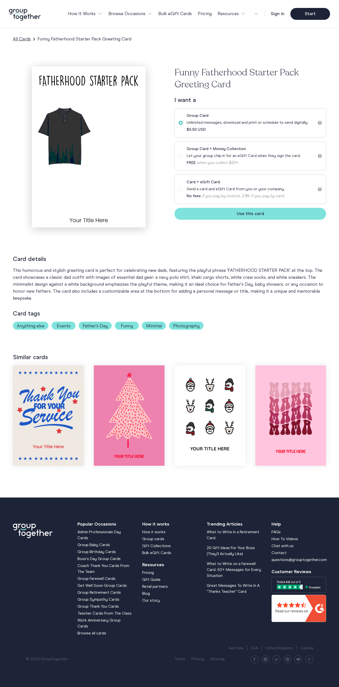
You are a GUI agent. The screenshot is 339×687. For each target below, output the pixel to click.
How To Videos (284, 539)
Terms (179, 659)
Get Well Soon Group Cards (102, 586)
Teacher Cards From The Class (104, 614)
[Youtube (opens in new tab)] (298, 659)
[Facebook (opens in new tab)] (255, 659)
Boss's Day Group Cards (99, 559)
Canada (306, 648)
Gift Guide (151, 580)
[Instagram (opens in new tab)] (266, 659)
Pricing (205, 14)
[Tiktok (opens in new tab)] (309, 659)
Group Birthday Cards (96, 552)
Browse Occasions (126, 14)
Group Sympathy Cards (98, 600)
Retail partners (155, 587)
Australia (236, 648)
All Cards (22, 39)
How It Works (82, 14)
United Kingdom (279, 648)
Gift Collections (156, 546)
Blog (146, 594)
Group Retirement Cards (99, 593)
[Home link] (40, 529)
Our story (151, 601)
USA (254, 648)
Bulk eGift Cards (175, 14)
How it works (154, 532)
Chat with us (282, 546)
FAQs (276, 532)
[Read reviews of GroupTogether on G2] (298, 608)
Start (310, 14)
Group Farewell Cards (96, 579)
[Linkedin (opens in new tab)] (276, 659)
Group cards (153, 539)
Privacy (197, 659)
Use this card (250, 214)
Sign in (277, 14)
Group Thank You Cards (98, 607)
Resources (228, 14)
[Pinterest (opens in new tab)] (287, 659)
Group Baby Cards (93, 545)
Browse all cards (91, 633)
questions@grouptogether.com (299, 560)
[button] (255, 13)
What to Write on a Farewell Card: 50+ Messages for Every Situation (234, 570)
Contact (279, 553)
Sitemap (217, 659)
